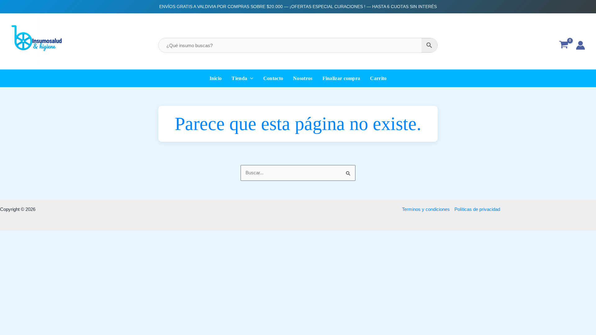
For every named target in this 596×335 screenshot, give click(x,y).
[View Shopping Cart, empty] (563, 45)
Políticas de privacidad (477, 209)
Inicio (216, 78)
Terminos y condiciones (426, 209)
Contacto (273, 78)
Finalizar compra (341, 78)
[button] (250, 78)
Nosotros (302, 78)
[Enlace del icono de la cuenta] (580, 45)
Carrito (378, 78)
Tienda (239, 78)
